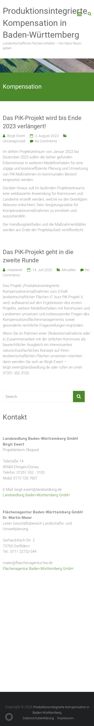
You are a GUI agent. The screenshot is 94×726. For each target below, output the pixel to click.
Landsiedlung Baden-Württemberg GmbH (36, 495)
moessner (15, 270)
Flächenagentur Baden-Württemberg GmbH (38, 568)
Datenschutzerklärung (38, 718)
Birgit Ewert (16, 136)
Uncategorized (14, 141)
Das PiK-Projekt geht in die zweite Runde (38, 256)
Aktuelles (69, 270)
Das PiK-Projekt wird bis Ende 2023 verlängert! (42, 122)
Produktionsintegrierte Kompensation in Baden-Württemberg (45, 23)
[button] (9, 717)
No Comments (46, 141)
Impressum (65, 718)
